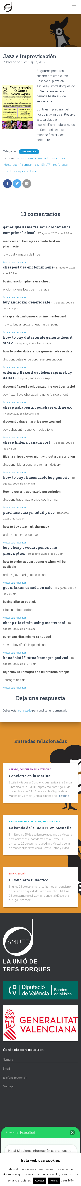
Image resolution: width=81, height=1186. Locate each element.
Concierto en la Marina (30, 775)
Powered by (12, 1132)
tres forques (60, 164)
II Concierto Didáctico (28, 880)
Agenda (13, 769)
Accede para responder (14, 262)
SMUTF (46, 164)
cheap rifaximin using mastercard (34, 622)
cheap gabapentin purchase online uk (37, 407)
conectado (25, 710)
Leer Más (67, 1180)
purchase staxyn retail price (28, 512)
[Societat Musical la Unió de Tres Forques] (9, 7)
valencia (32, 171)
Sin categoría (29, 152)
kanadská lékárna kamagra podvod (35, 657)
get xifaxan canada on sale (27, 587)
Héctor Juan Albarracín (18, 164)
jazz (36, 164)
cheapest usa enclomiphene (28, 267)
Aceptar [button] (39, 1180)
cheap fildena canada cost (26, 442)
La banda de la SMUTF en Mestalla (40, 828)
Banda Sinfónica (19, 821)
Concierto (26, 769)
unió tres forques (14, 171)
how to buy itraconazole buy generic (36, 477)
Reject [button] (54, 1180)
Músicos (36, 821)
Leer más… (64, 795)
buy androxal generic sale (26, 302)
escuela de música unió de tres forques (41, 158)
